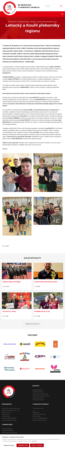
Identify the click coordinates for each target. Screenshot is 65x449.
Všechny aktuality (32, 324)
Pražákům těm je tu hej (42, 311)
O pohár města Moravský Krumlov (45, 282)
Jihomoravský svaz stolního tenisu (41, 395)
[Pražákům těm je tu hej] (48, 300)
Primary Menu (62, 14)
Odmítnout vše (23, 445)
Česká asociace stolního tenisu (40, 394)
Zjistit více (34, 441)
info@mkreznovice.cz (11, 420)
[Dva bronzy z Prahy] (17, 300)
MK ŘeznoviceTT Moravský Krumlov (29, 6)
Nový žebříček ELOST (38, 399)
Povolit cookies (37, 445)
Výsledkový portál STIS (38, 397)
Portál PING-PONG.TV (38, 392)
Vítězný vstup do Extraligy (11, 282)
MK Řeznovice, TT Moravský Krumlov (9, 391)
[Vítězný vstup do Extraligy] (17, 271)
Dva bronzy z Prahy (9, 311)
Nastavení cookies (9, 445)
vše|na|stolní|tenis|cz (37, 390)
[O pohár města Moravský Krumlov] (48, 271)
